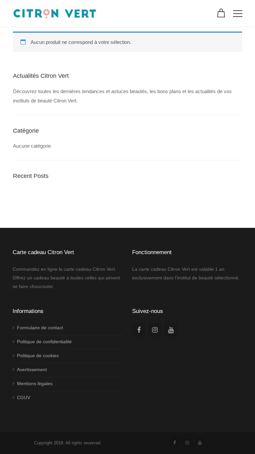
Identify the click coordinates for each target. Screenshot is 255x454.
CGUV (23, 397)
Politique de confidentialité (44, 341)
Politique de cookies (38, 355)
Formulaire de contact (40, 327)
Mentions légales (34, 383)
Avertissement (32, 369)
